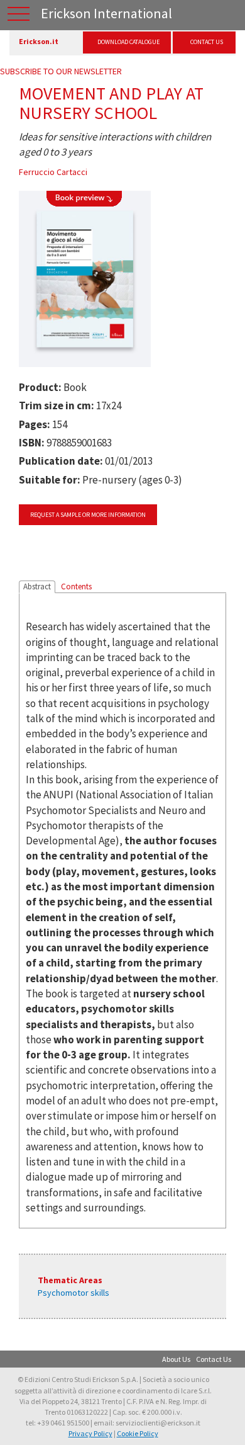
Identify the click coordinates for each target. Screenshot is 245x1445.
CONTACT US (206, 42)
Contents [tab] (76, 586)
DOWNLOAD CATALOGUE (128, 42)
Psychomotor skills (73, 1292)
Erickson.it (38, 41)
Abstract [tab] (37, 586)
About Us (176, 1359)
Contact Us (213, 1359)
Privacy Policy (90, 1433)
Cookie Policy (137, 1433)
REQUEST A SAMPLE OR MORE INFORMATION (88, 515)
